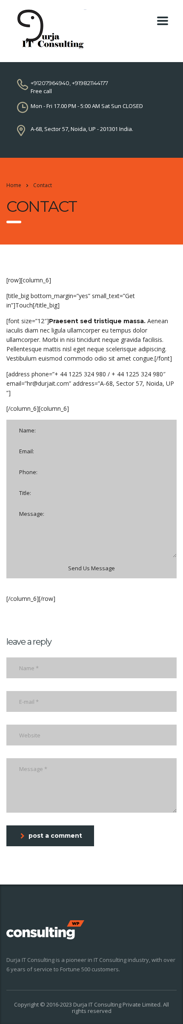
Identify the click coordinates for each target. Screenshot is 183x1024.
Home (13, 185)
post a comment (55, 835)
